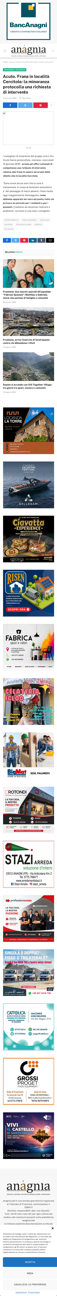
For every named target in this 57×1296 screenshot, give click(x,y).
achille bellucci (11, 220)
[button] (52, 1228)
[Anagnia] (28, 51)
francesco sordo (23, 224)
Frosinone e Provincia (14, 70)
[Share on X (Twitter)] (25, 105)
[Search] (52, 51)
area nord (44, 220)
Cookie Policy (21, 1292)
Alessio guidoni (29, 220)
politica (38, 224)
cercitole (8, 224)
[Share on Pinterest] (40, 105)
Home (5, 62)
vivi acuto (8, 229)
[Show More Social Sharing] (51, 105)
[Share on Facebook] (10, 105)
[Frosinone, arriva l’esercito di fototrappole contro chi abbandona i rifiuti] (28, 321)
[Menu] (5, 51)
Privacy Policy (34, 1292)
